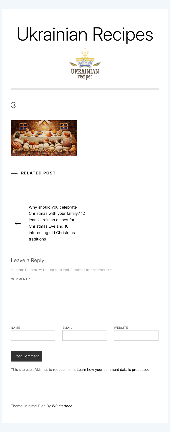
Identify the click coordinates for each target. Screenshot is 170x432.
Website (121, 328)
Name (15, 328)
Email (67, 328)
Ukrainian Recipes (85, 34)
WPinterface (62, 406)
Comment (20, 279)
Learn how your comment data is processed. (113, 369)
